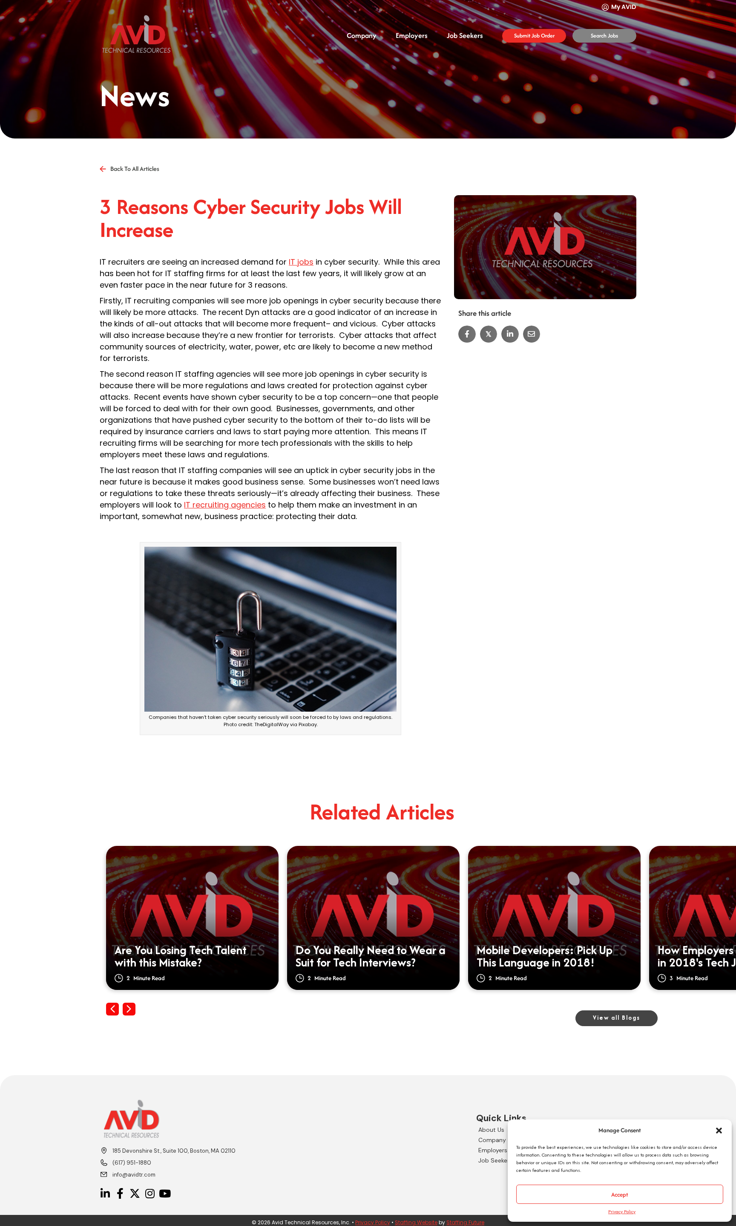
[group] (192, 917)
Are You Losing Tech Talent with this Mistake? (181, 956)
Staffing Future (465, 1222)
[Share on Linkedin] (510, 334)
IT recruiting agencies (225, 504)
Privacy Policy (621, 1211)
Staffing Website (416, 1222)
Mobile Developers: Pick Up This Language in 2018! (544, 956)
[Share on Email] (531, 334)
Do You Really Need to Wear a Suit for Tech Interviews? (371, 956)
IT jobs (301, 262)
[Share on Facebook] (467, 334)
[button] (719, 1130)
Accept (619, 1194)
